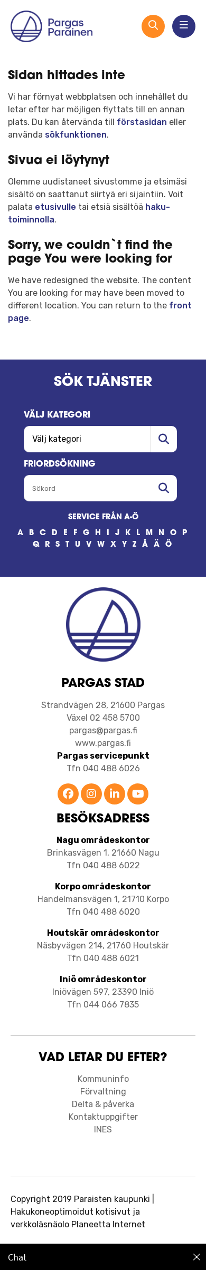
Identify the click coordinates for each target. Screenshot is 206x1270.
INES (103, 1129)
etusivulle (55, 207)
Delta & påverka (103, 1104)
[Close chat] (197, 1257)
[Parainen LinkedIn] (114, 795)
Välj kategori (57, 415)
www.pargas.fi (103, 743)
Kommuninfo (103, 1079)
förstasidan (142, 122)
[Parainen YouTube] (137, 795)
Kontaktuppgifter (103, 1117)
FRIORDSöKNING (60, 464)
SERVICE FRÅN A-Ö (103, 517)
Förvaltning (103, 1092)
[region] (103, 1257)
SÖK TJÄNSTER (103, 382)
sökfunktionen (76, 135)
